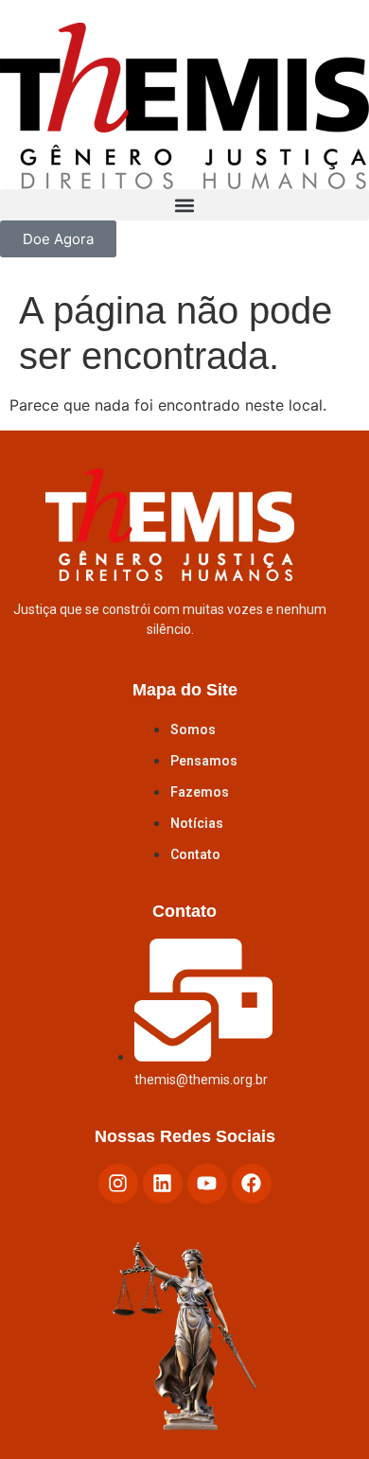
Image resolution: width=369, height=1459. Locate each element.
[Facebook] (252, 1184)
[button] (184, 204)
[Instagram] (118, 1184)
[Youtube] (207, 1184)
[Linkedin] (163, 1184)
